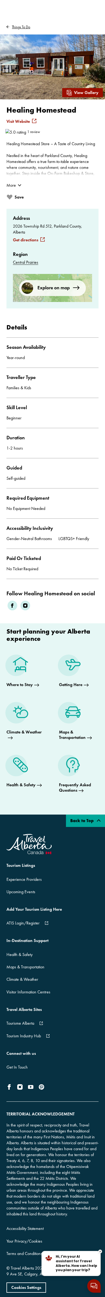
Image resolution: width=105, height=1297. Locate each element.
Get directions (25, 240)
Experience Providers (24, 879)
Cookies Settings (26, 1287)
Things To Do (21, 27)
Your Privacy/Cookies (24, 1241)
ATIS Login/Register (23, 923)
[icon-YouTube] (31, 1087)
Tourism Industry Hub (23, 1036)
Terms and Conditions (24, 1253)
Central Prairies (25, 262)
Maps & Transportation (25, 967)
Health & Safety (19, 954)
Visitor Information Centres (28, 992)
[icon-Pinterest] (41, 1087)
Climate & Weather (22, 979)
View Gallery (86, 92)
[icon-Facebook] (10, 1087)
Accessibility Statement (25, 1228)
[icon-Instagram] (20, 1087)
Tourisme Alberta (20, 1023)
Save (19, 197)
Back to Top (82, 820)
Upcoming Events (20, 892)
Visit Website (18, 121)
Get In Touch (17, 1067)
